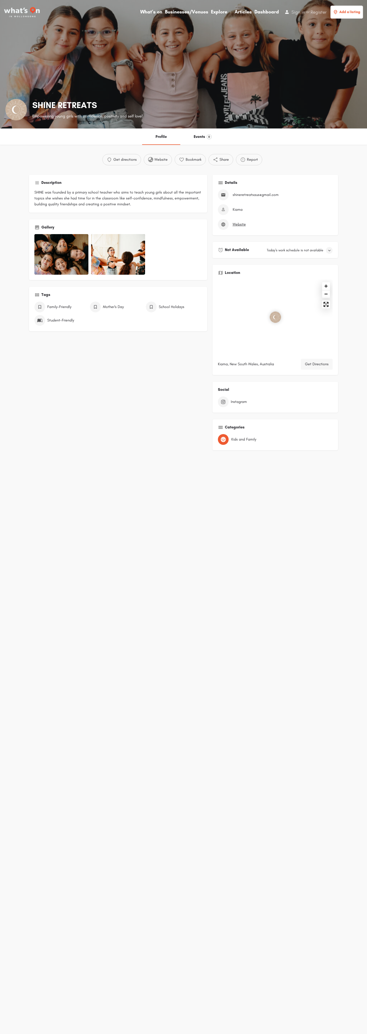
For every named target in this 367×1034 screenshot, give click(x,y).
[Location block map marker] (275, 317)
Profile (161, 136)
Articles (243, 12)
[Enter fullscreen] (326, 304)
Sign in (298, 12)
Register (318, 12)
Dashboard (266, 12)
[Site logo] (22, 11)
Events (202, 136)
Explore (219, 12)
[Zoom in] (326, 286)
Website (239, 224)
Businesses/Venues (186, 12)
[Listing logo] (16, 109)
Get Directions (317, 364)
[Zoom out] (326, 294)
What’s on (151, 12)
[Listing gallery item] (61, 254)
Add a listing (349, 12)
